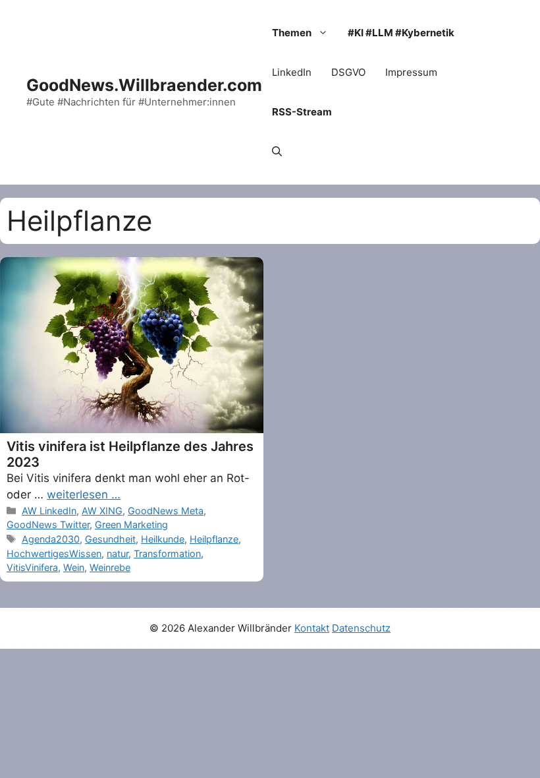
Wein (73, 567)
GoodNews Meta (165, 510)
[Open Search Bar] (277, 151)
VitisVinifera (32, 567)
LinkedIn (291, 72)
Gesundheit (110, 539)
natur (117, 553)
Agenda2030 (51, 539)
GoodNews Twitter (48, 524)
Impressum (411, 72)
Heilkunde (162, 539)
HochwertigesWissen (54, 553)
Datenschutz (361, 628)
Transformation (167, 553)
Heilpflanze (214, 539)
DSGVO (348, 72)
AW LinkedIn (49, 510)
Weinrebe (110, 567)
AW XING (102, 510)
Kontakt (311, 628)
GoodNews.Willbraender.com (144, 85)
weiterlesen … (84, 494)
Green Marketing (131, 524)
